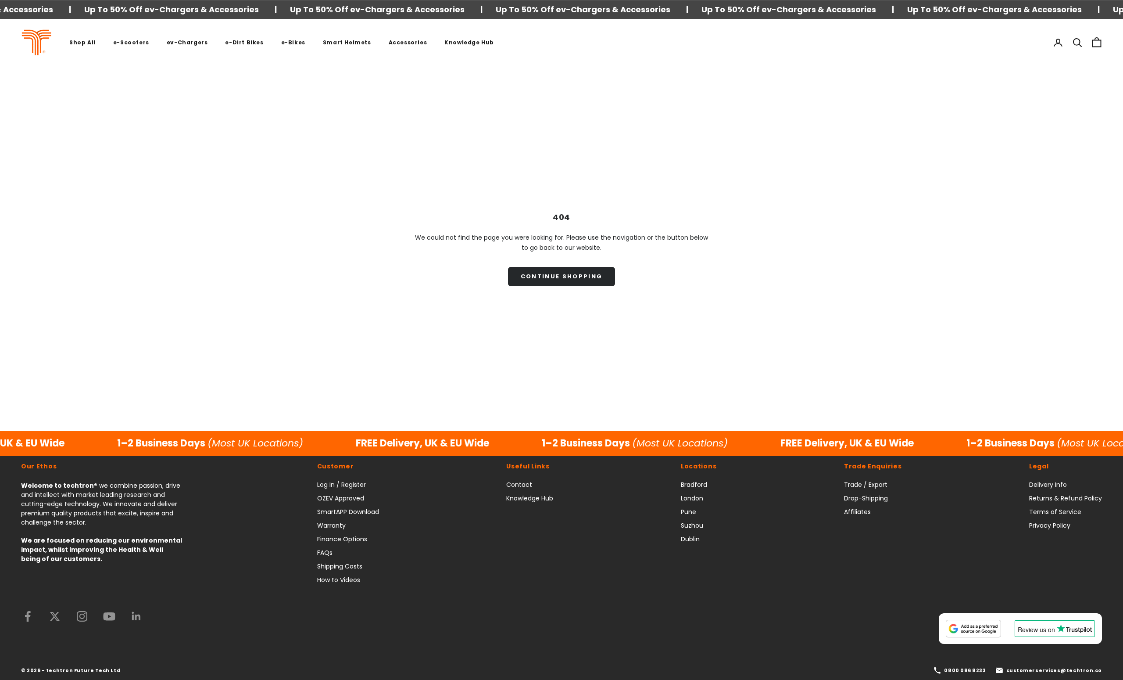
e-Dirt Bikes (244, 42)
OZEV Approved (340, 498)
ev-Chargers (187, 42)
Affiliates (857, 511)
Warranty (331, 525)
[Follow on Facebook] (27, 616)
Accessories (408, 42)
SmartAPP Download (348, 511)
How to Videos (338, 580)
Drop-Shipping (866, 498)
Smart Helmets (347, 42)
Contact (519, 484)
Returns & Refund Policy (1065, 498)
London (692, 498)
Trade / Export (865, 484)
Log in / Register (341, 484)
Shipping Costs (339, 566)
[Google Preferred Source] (973, 628)
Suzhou (692, 525)
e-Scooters (131, 42)
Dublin (690, 539)
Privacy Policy (1049, 525)
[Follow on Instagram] (82, 616)
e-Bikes (293, 42)
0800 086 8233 (965, 670)
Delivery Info (1048, 484)
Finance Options (342, 539)
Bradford (694, 484)
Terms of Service (1055, 511)
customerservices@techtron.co (1054, 670)
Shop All (82, 42)
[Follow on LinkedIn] (136, 616)
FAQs (325, 552)
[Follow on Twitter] (54, 616)
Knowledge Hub (469, 42)
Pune (688, 511)
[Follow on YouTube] (109, 616)
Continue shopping (562, 276)
